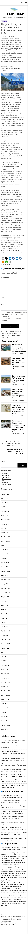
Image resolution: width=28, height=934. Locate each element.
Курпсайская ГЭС (5, 867)
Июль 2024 (4, 601)
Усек (15, 894)
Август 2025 (5, 545)
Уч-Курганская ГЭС (16, 895)
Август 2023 (5, 648)
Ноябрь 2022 (5, 686)
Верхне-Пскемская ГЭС (19, 853)
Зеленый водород (11, 923)
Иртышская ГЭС (5, 856)
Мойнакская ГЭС (8, 869)
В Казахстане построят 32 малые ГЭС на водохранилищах (19, 347)
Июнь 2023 (4, 656)
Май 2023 (4, 661)
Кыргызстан (5, 475)
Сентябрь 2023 (5, 644)
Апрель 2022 (5, 716)
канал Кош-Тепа (22, 903)
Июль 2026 (4, 498)
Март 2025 (4, 567)
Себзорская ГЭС (11, 882)
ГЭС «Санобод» (17, 854)
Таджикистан (6, 477)
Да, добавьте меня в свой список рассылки (11, 319)
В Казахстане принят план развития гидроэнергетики (18, 393)
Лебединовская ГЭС (15, 867)
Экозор (5, 924)
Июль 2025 (4, 549)
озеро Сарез (4, 905)
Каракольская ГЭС (16, 862)
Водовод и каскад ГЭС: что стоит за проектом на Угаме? (19, 379)
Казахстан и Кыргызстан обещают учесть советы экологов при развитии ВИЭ (18, 426)
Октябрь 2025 (5, 537)
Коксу (18, 864)
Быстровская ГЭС (16, 851)
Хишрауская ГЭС (14, 897)
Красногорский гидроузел (7, 866)
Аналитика (3, 849)
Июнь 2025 (4, 554)
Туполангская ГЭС (5, 892)
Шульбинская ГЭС (5, 901)
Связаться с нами (6, 921)
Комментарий (5, 277)
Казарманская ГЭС (14, 856)
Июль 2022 (4, 703)
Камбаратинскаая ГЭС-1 (9, 858)
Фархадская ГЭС (5, 897)
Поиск (3, 461)
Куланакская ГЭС (19, 866)
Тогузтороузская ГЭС (15, 888)
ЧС (19, 897)
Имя (3, 290)
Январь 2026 (5, 524)
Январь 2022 (5, 729)
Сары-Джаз (4, 882)
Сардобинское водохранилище (18, 881)
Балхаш (19, 849)
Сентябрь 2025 (5, 541)
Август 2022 (5, 699)
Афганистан (5, 482)
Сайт (2, 305)
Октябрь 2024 (5, 588)
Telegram (11, 918)
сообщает (17, 68)
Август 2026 (5, 494)
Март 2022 (4, 721)
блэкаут (16, 903)
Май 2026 (4, 507)
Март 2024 (4, 618)
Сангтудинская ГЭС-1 (15, 879)
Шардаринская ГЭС (19, 899)
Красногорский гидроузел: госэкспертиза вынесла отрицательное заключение (13, 753)
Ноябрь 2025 (5, 532)
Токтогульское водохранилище (19, 890)
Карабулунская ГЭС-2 (6, 862)
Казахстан (5, 473)
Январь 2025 (5, 575)
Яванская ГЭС (10, 903)
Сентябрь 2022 (5, 695)
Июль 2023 (4, 652)
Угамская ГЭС (10, 894)
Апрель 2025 (5, 562)
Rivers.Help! (14, 14)
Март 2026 (4, 515)
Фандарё (23, 895)
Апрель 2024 (5, 614)
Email (3, 297)
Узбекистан (5, 481)
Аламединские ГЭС (21, 847)
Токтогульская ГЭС (6, 890)
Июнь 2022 (4, 708)
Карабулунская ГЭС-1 (19, 860)
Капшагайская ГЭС (9, 860)
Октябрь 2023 (5, 639)
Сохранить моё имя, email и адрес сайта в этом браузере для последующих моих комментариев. (14, 314)
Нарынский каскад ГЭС (18, 869)
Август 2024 (5, 597)
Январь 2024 (5, 626)
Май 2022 (4, 712)
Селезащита (13, 884)
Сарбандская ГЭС (5, 881)
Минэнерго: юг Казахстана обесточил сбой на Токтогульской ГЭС (18, 363)
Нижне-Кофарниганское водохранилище (11, 871)
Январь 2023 (5, 678)
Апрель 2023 (5, 665)
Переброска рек (14, 877)
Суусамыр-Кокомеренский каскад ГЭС (13, 886)
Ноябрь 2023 (5, 635)
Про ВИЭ (3, 923)
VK (15, 918)
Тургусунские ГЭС (8, 264)
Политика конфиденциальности (13, 919)
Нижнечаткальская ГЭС (13, 873)
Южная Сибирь (6, 484)
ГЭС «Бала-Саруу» (8, 854)
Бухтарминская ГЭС (6, 851)
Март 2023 (4, 669)
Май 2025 (4, 558)
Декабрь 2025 (5, 528)
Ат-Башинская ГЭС (11, 849)
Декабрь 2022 (5, 682)
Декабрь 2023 (5, 631)
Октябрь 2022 (5, 691)
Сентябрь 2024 (5, 592)
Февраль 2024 (5, 622)
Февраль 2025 (5, 571)
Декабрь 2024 (5, 579)
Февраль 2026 (5, 520)
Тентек (8, 888)
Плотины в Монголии (12, 791)
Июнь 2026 (4, 502)
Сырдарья (3, 888)
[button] (3, 258)
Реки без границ (5, 879)
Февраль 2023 (5, 674)
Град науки (11, 924)
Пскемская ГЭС (22, 877)
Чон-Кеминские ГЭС (9, 899)
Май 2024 (4, 609)
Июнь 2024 (4, 605)
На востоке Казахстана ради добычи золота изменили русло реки (18, 409)
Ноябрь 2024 (5, 584)
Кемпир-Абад (13, 864)
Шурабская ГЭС (14, 901)
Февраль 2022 (5, 725)
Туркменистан (6, 479)
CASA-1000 (4, 847)
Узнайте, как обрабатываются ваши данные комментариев (11, 335)
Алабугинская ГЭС (11, 847)
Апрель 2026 (5, 511)
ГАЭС (2, 854)
